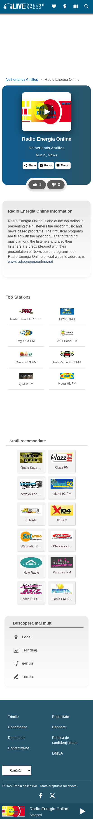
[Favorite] (54, 7)
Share (32, 165)
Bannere (59, 727)
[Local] (64, 7)
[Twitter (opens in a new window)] (52, 795)
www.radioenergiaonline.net (30, 261)
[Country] (75, 7)
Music (41, 155)
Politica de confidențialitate (64, 740)
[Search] (86, 7)
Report (48, 165)
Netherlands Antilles (22, 79)
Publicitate (60, 717)
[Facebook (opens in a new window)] (40, 795)
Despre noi (17, 738)
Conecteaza (17, 727)
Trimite (13, 717)
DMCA (57, 753)
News (52, 155)
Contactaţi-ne (18, 748)
